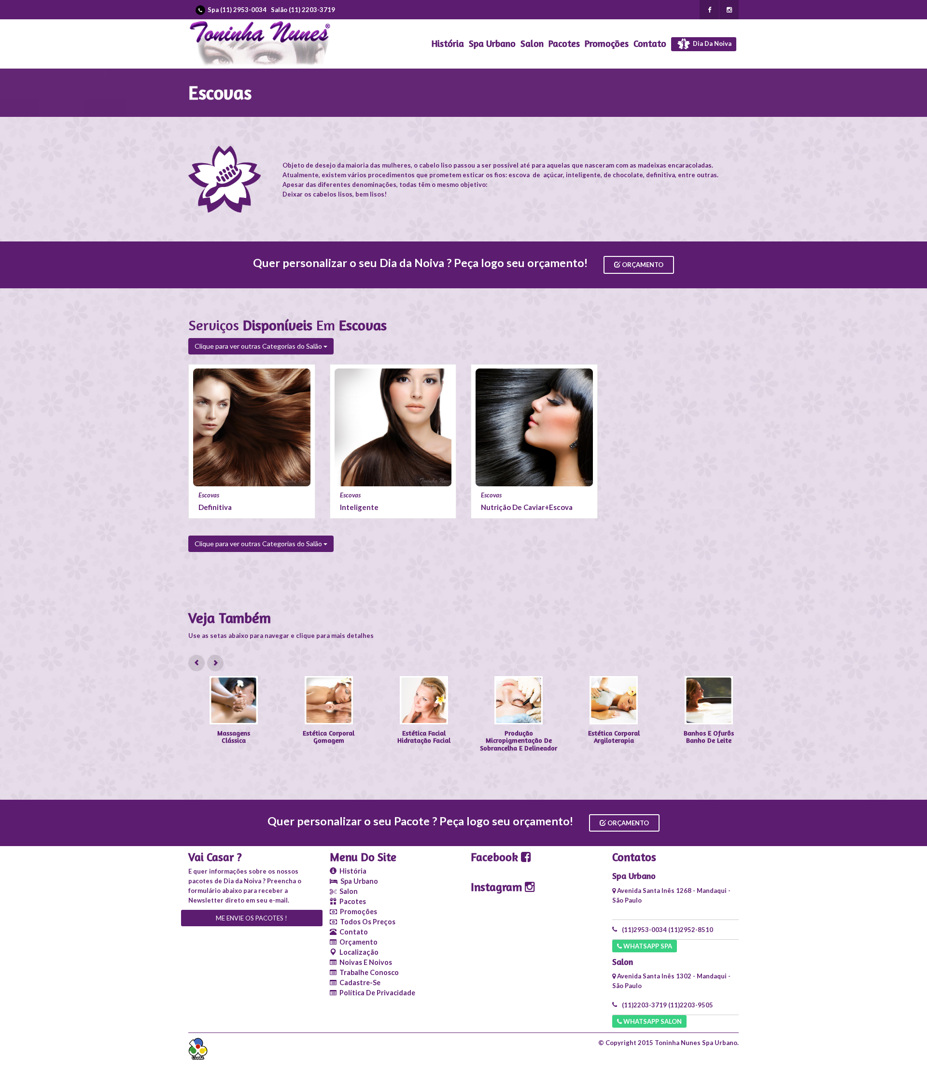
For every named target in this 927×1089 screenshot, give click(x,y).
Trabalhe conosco (368, 972)
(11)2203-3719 (644, 1005)
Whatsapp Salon (652, 1021)
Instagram (498, 887)
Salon (532, 43)
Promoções (607, 43)
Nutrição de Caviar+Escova (527, 507)
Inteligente (359, 507)
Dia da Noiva (711, 43)
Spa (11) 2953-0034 (237, 10)
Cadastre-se (358, 982)
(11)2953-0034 (644, 929)
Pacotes (564, 43)
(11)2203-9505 (690, 1005)
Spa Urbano (492, 43)
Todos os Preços (366, 922)
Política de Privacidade (376, 993)
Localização (358, 952)
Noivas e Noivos (364, 962)
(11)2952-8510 (690, 929)
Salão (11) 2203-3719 (303, 10)
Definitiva (215, 507)
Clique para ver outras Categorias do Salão (259, 346)
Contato (649, 43)
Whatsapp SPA (647, 946)
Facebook (496, 857)
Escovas (208, 495)
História (448, 43)
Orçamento (641, 265)
